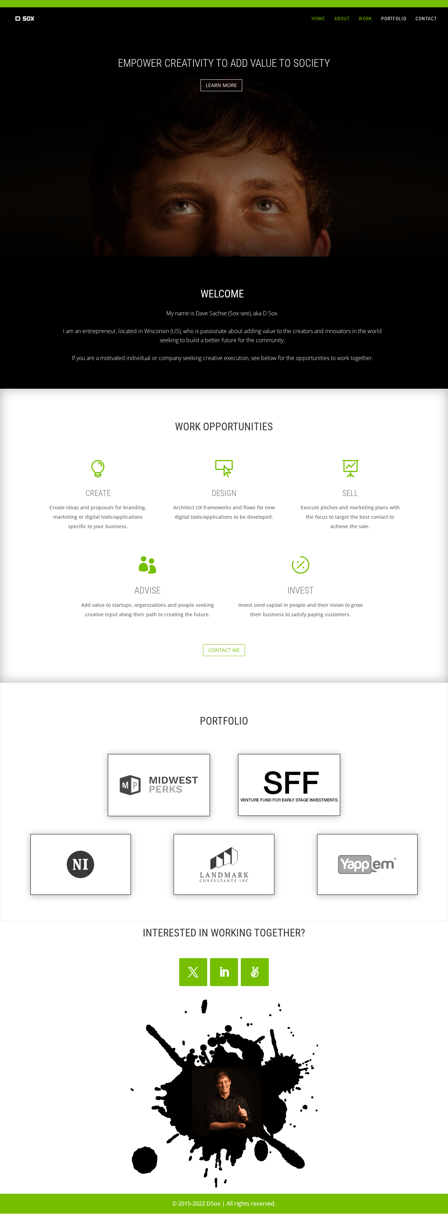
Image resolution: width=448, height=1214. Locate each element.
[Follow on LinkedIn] (224, 972)
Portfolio (393, 18)
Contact (426, 18)
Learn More (221, 85)
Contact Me (224, 650)
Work (365, 18)
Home (318, 18)
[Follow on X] (193, 972)
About (342, 18)
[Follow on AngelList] (255, 972)
